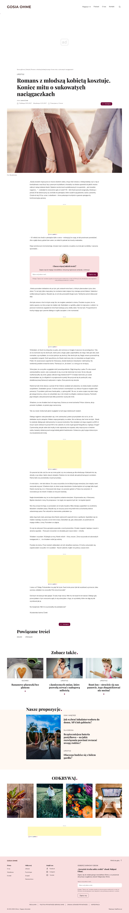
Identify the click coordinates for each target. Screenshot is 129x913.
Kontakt (111, 6)
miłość (20, 637)
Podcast (96, 6)
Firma (9, 865)
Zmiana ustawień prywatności (77, 904)
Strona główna (21, 69)
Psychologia (28, 872)
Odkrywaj (28, 865)
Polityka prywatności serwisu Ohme (52, 904)
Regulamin (32, 904)
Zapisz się (92, 274)
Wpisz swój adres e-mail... (85, 881)
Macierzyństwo (29, 879)
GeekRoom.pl (118, 909)
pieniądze (29, 637)
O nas (104, 6)
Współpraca (10, 872)
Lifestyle (28, 69)
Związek (27, 875)
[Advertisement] (64, 219)
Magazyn (85, 7)
